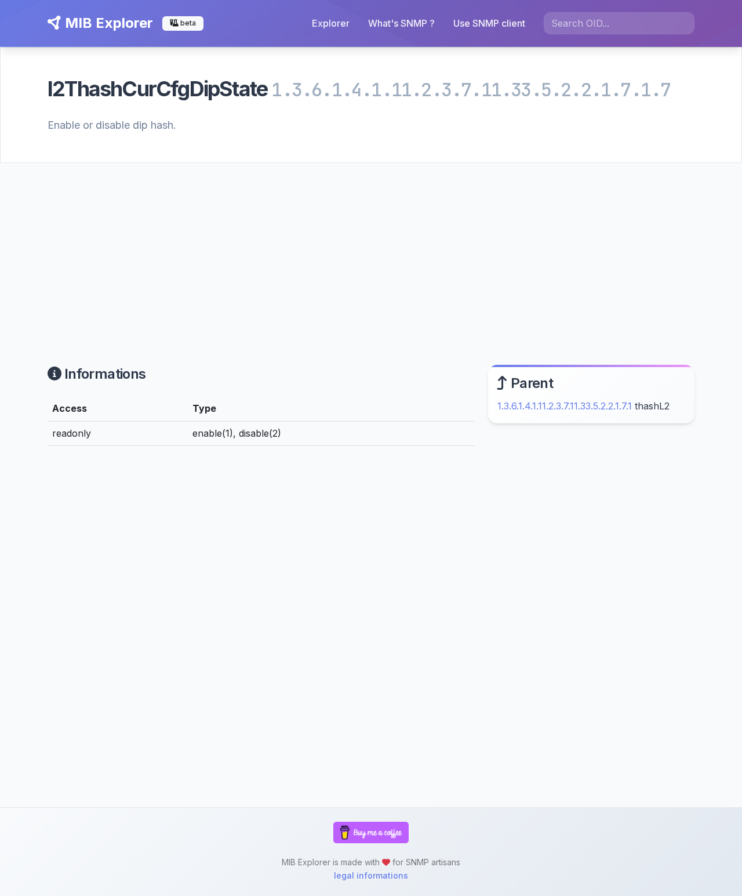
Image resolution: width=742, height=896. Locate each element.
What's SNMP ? (401, 23)
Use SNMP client (489, 23)
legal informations (371, 875)
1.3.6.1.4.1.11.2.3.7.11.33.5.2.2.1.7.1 (564, 406)
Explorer (331, 23)
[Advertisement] (371, 250)
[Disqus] (261, 615)
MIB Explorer (107, 22)
